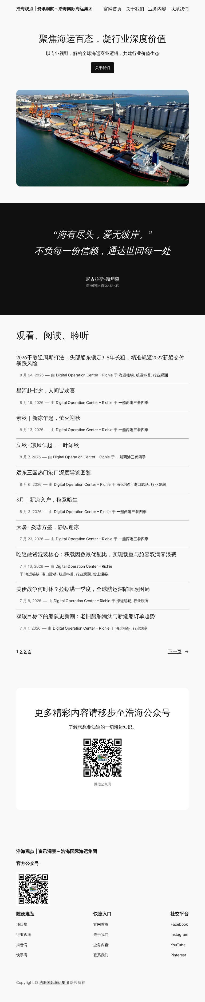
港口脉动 (141, 484)
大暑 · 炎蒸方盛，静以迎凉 (47, 528)
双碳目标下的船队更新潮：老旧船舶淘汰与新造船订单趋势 (85, 617)
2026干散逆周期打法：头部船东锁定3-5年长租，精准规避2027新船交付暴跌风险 (100, 361)
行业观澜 (160, 375)
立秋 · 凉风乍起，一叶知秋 (47, 446)
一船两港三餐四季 (133, 402)
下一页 (178, 651)
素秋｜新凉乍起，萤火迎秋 (48, 419)
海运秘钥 (126, 375)
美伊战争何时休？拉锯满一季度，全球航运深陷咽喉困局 (83, 590)
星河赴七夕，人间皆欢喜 (45, 391)
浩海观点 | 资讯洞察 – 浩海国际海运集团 (54, 8)
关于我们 (102, 67)
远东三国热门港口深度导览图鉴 (53, 473)
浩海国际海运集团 (54, 982)
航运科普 (143, 375)
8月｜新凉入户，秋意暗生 (47, 500)
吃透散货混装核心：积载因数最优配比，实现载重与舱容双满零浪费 (96, 555)
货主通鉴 (100, 574)
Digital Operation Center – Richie (84, 375)
